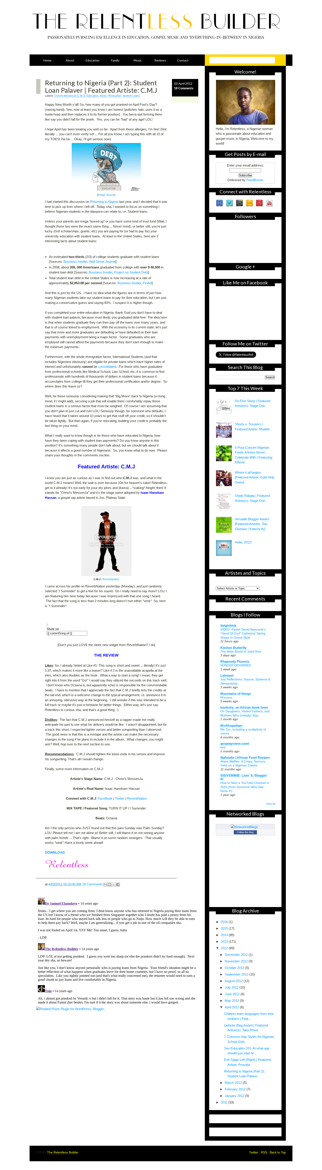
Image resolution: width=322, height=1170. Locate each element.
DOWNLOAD (55, 852)
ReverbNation (111, 579)
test (222, 747)
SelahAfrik (228, 625)
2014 (225, 935)
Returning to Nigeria (104, 201)
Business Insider (75, 261)
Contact (183, 60)
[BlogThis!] (109, 884)
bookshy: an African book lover (244, 707)
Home (47, 60)
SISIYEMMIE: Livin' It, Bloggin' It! (243, 777)
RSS (264, 1152)
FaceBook (105, 798)
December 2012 (237, 954)
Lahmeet (227, 675)
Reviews (160, 60)
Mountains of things (235, 693)
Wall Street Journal (102, 261)
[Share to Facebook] (118, 884)
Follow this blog (245, 832)
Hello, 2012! (243, 542)
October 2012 (235, 968)
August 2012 (234, 981)
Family (115, 60)
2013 (225, 941)
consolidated (107, 366)
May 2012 (232, 1000)
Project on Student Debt (131, 272)
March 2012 (234, 1082)
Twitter (119, 798)
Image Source (106, 194)
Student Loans (131, 95)
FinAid (147, 283)
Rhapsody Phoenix (234, 661)
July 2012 (232, 987)
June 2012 (233, 994)
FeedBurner (254, 180)
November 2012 (237, 961)
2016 (225, 922)
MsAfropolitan (231, 725)
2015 (225, 928)
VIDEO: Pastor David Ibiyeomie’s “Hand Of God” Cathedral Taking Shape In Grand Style (243, 633)
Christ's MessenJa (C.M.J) (69, 95)
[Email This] (105, 884)
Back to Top (278, 1152)
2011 (224, 1102)
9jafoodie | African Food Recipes (245, 757)
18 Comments (183, 88)
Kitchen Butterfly (233, 648)
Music (138, 60)
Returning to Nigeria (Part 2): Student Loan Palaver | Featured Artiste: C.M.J (101, 86)
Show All (270, 803)
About (70, 60)
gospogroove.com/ (234, 743)
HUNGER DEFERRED (235, 665)
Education (92, 60)
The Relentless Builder (62, 1152)
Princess (226, 697)
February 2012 (235, 1089)
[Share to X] (113, 884)
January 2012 (235, 1096)
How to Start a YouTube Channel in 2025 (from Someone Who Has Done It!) (244, 787)
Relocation (114, 95)
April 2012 (232, 1007)
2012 (225, 948)
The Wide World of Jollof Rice (240, 651)
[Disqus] (117, 950)
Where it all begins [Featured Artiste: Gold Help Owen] (254, 477)
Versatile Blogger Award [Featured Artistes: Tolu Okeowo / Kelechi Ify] (252, 524)
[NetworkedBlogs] (245, 827)
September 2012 (237, 974)
